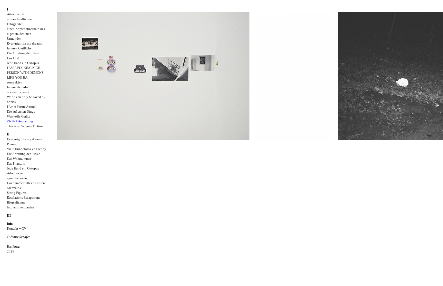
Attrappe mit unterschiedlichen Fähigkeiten (19, 19)
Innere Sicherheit (19, 87)
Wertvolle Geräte (18, 116)
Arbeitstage (15, 173)
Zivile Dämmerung (20, 121)
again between (17, 178)
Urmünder (14, 38)
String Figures (16, 193)
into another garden (20, 207)
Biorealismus (16, 202)
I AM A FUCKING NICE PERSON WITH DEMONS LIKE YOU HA (25, 72)
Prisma (11, 144)
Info (10, 224)
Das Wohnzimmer (19, 159)
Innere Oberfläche (19, 48)
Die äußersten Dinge (21, 111)
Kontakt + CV (16, 228)
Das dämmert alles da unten (26, 183)
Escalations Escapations (23, 197)
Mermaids (14, 188)
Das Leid (13, 58)
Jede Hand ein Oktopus (23, 63)
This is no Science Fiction (25, 126)
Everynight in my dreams (24, 43)
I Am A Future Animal (21, 107)
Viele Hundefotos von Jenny (26, 149)
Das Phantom (16, 163)
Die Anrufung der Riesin (24, 53)
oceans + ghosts (18, 92)
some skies (14, 82)
